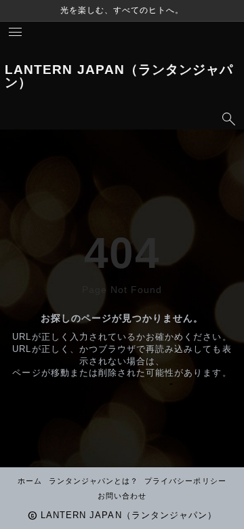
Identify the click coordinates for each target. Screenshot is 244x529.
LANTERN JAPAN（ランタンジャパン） (119, 76)
